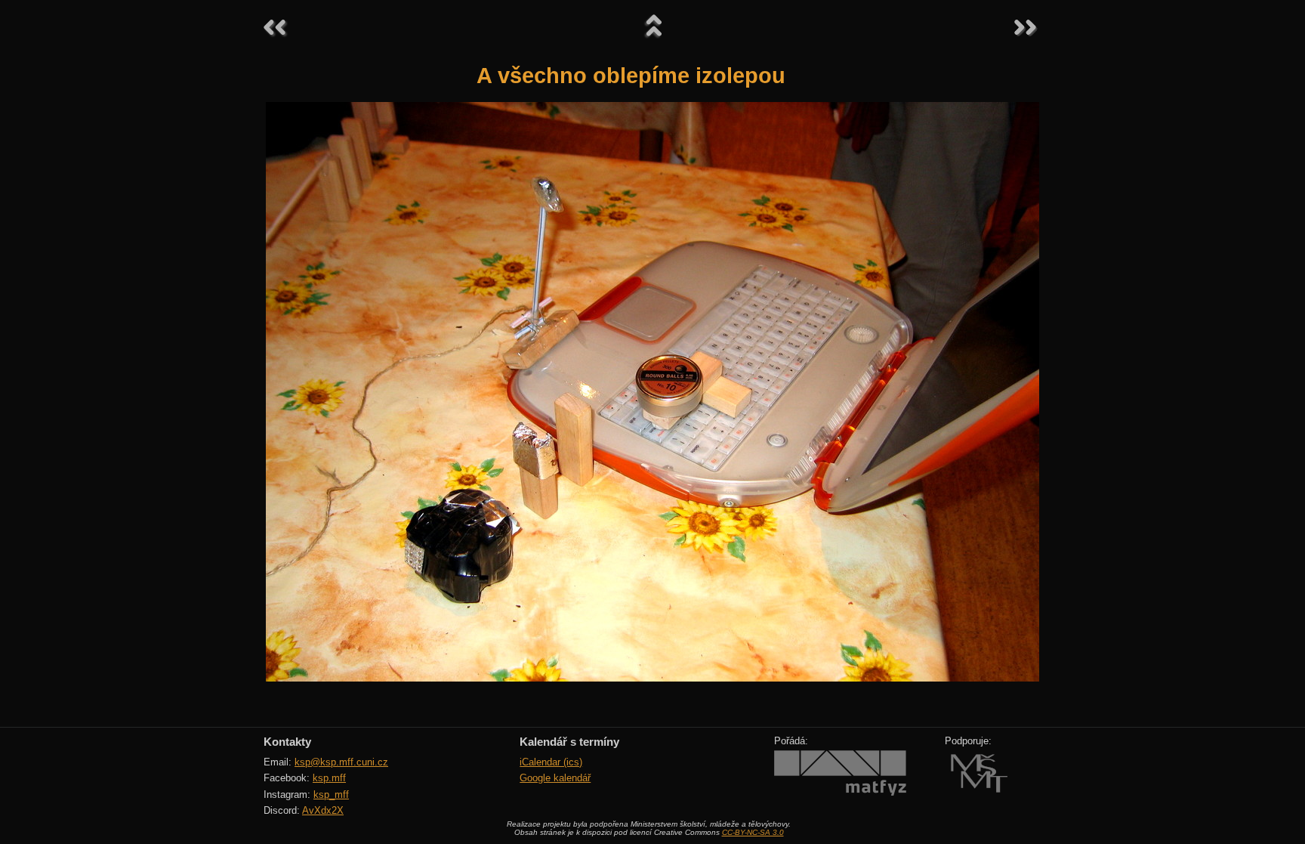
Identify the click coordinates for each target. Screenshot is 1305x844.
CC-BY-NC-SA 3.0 (753, 832)
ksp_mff (331, 794)
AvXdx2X (323, 810)
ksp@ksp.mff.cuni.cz (341, 762)
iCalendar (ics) (551, 762)
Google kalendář (555, 778)
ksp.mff (329, 778)
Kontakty (287, 741)
